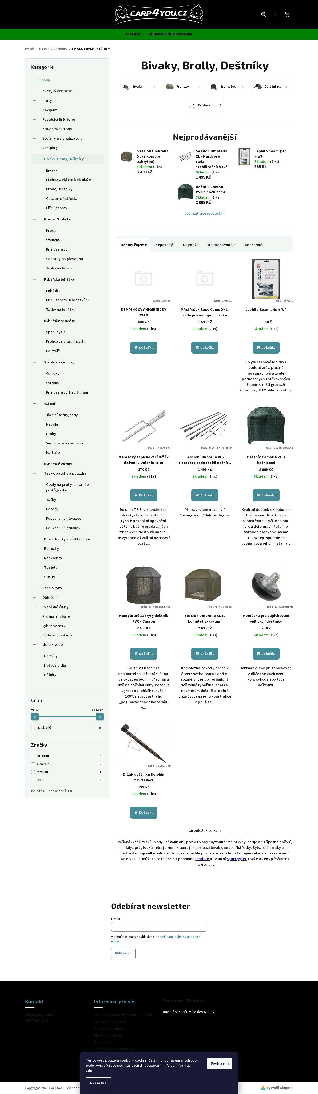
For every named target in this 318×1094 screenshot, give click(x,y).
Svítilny (52, 383)
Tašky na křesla (59, 268)
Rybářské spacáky (59, 320)
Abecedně (253, 245)
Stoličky (53, 240)
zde (89, 1070)
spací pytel (236, 859)
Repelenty (53, 558)
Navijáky (49, 110)
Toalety (51, 567)
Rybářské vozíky (58, 464)
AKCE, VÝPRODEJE (57, 91)
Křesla (51, 230)
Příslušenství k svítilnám (67, 392)
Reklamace (103, 1042)
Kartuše (53, 452)
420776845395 (37, 1020)
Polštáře (53, 351)
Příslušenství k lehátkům (67, 300)
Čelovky (53, 373)
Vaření (49, 403)
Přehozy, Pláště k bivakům (69, 179)
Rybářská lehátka (59, 279)
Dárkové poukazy (57, 635)
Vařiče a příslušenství (64, 443)
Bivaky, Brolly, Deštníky (64, 159)
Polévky (51, 656)
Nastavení (98, 1082)
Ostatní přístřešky (62, 198)
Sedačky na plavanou (64, 258)
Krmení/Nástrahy (57, 129)
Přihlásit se (123, 953)
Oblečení (50, 597)
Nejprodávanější (222, 245)
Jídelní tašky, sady (62, 415)
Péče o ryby (52, 588)
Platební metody (108, 1035)
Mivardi (69, 772)
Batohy (52, 509)
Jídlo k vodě (52, 644)
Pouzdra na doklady (63, 528)
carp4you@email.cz (42, 1015)
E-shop (44, 80)
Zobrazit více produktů (203, 213)
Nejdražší (191, 245)
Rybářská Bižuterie (58, 119)
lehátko (202, 859)
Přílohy (50, 674)
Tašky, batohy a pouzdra (65, 473)
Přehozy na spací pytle (66, 341)
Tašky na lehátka (61, 309)
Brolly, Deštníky (59, 189)
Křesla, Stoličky (57, 219)
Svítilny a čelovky (59, 362)
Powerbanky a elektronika (67, 539)
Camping (50, 147)
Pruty (47, 100)
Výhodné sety (54, 625)
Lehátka (53, 290)
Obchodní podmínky (111, 1028)
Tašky (51, 499)
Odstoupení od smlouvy (114, 1049)
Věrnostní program (110, 1021)
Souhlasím (220, 1063)
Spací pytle (56, 332)
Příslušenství (57, 208)
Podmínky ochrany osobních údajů (123, 1015)
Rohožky (51, 548)
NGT (69, 779)
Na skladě (69, 727)
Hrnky (51, 433)
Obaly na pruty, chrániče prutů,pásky (67, 487)
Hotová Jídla (55, 665)
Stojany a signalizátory (62, 138)
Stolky (49, 576)
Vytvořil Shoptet (280, 1088)
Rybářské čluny (55, 607)
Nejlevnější (164, 245)
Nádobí (52, 424)
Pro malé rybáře (56, 616)
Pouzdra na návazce (63, 518)
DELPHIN (69, 756)
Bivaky (51, 170)
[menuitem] (133, 34)
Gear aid (69, 764)
